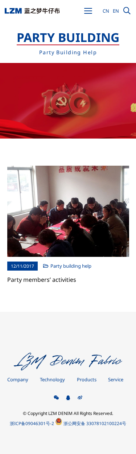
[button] (88, 11)
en (116, 11)
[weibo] (80, 398)
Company (17, 379)
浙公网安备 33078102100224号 (94, 423)
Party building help (70, 266)
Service (115, 379)
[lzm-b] (32, 11)
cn (106, 11)
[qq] (68, 398)
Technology (52, 379)
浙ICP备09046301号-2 (32, 423)
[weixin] (56, 398)
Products (86, 379)
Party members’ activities (41, 280)
